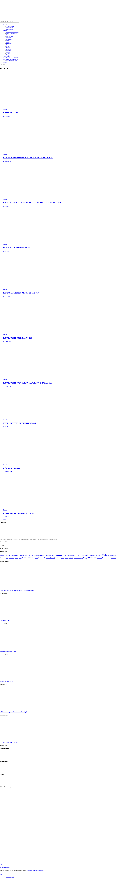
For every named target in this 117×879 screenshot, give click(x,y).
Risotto (36, 558)
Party (114, 555)
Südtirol (8, 52)
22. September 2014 (8, 471)
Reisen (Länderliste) (11, 33)
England (8, 37)
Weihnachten (106, 558)
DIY (18, 555)
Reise (24, 558)
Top (1, 874)
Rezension (31, 558)
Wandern (99, 558)
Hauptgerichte (9, 29)
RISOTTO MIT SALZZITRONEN (17, 338)
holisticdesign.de (10, 877)
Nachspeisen (9, 27)
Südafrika (8, 50)
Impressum (29, 870)
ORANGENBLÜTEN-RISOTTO (16, 248)
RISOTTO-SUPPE (11, 113)
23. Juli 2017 (6, 206)
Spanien (8, 47)
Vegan (86, 557)
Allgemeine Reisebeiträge (12, 32)
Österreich (9, 43)
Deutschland (9, 36)
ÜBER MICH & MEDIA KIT (11, 57)
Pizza (7, 558)
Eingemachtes (23, 555)
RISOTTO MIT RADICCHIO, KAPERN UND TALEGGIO (27, 383)
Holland (8, 40)
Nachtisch (106, 555)
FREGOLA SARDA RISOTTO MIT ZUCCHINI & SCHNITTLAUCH (32, 203)
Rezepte (5, 25)
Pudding (20, 558)
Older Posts (3, 519)
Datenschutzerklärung (11, 60)
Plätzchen (11, 558)
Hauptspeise (60, 555)
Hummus (70, 555)
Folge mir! (2, 864)
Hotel (66, 555)
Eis (27, 555)
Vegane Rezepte (10, 26)
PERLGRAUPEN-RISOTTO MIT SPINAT (21, 293)
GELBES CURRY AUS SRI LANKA (10, 742)
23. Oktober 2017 (7, 161)
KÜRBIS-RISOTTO (11, 468)
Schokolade (41, 558)
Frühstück (42, 555)
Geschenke (48, 555)
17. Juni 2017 (6, 251)
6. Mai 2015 (6, 426)
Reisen (5, 30)
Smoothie (52, 558)
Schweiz (8, 46)
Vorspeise (93, 558)
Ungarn (8, 55)
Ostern (111, 555)
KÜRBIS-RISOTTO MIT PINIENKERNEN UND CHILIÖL (28, 158)
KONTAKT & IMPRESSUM (10, 59)
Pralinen (16, 558)
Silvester (48, 558)
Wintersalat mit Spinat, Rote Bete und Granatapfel (13, 712)
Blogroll (5, 62)
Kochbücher (79, 555)
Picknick (3, 558)
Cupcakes (7, 555)
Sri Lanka (8, 49)
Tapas (81, 558)
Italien (7, 42)
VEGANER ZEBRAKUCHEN (8, 651)
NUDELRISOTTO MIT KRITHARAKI (19, 423)
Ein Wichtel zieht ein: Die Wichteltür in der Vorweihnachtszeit (17, 590)
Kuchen (87, 555)
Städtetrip (71, 558)
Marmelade (92, 555)
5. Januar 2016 (7, 386)
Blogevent (2, 555)
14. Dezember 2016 (8, 296)
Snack (58, 558)
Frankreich (9, 39)
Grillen (52, 555)
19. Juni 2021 (6, 116)
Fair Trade (31, 555)
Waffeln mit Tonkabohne (6, 681)
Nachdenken (6, 56)
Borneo (8, 35)
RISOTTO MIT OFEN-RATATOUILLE (19, 513)
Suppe (75, 558)
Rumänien (9, 45)
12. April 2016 (7, 341)
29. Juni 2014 (6, 516)
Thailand (8, 53)
